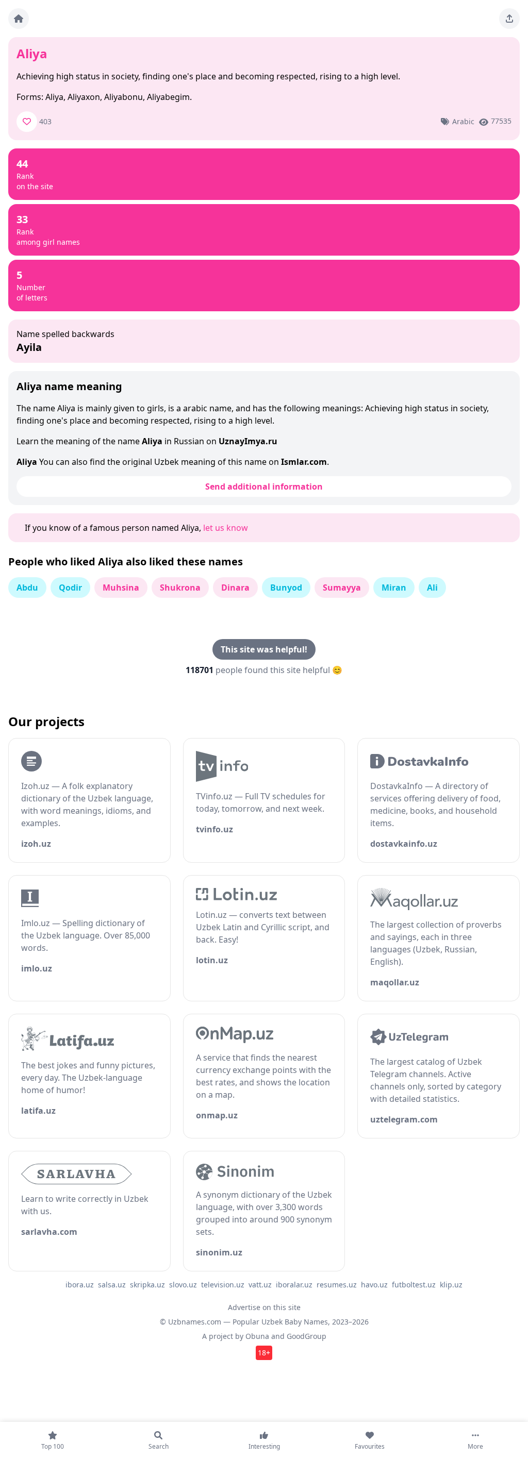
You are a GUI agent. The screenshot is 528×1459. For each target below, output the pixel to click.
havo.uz (374, 1284)
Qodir (70, 587)
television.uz (222, 1284)
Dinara (235, 587)
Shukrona (180, 587)
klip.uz (451, 1284)
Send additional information (264, 486)
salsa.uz (112, 1284)
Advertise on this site (264, 1307)
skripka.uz (147, 1284)
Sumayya (342, 587)
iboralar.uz (294, 1284)
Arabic (463, 121)
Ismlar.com (304, 461)
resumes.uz (337, 1284)
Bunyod (286, 587)
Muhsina (121, 587)
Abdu (27, 587)
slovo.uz (183, 1284)
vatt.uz (260, 1284)
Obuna (257, 1336)
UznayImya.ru (248, 441)
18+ (264, 1352)
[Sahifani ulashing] (509, 18)
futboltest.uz (414, 1284)
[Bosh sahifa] (18, 18)
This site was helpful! (264, 649)
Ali (432, 587)
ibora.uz (79, 1284)
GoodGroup (306, 1336)
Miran (394, 587)
